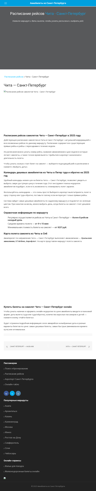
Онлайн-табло (12, 384)
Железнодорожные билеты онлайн (22, 471)
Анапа (8, 405)
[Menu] (5, 3)
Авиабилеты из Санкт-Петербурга (48, 3)
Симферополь (12, 442)
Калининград (11, 421)
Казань (8, 416)
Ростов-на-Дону (13, 437)
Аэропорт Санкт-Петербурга (19, 379)
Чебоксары (10, 453)
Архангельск (11, 411)
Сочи (7, 448)
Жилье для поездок (14, 466)
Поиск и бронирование (16, 368)
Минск (8, 432)
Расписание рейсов (13, 76)
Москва (8, 427)
